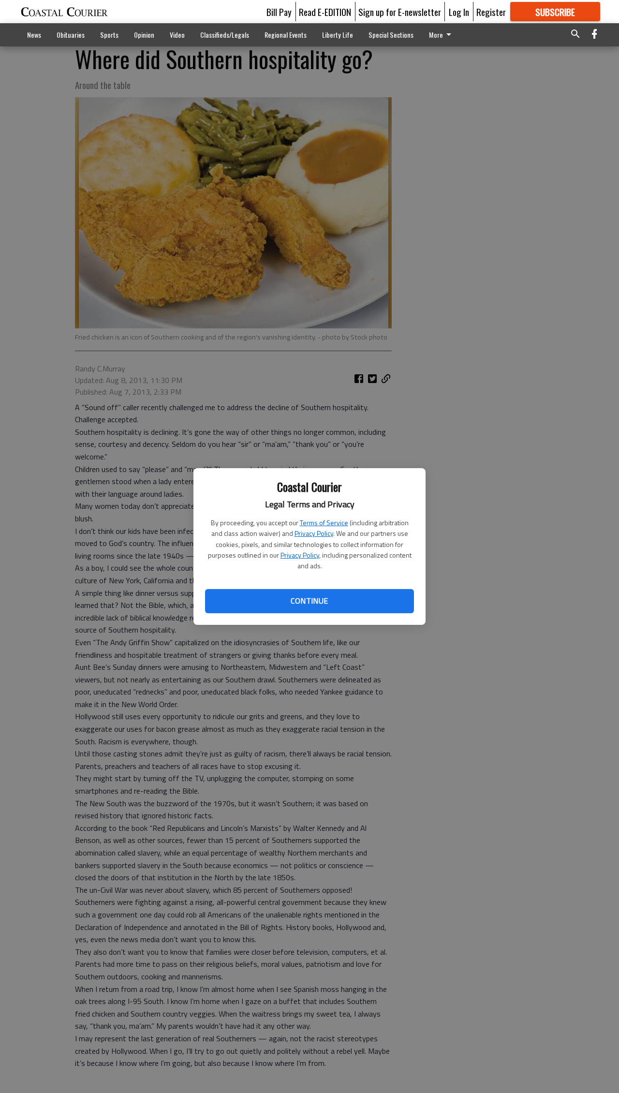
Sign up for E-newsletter (399, 11)
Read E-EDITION (325, 11)
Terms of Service (324, 522)
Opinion (144, 35)
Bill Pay (279, 11)
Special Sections (390, 35)
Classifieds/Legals (224, 35)
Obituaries (71, 35)
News (34, 35)
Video (177, 35)
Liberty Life (337, 35)
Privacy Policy (314, 533)
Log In (459, 11)
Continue (309, 600)
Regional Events (286, 35)
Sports (109, 35)
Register (491, 11)
